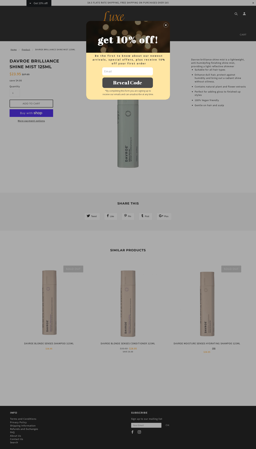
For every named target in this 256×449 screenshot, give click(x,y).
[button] (166, 25)
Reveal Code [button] (127, 82)
